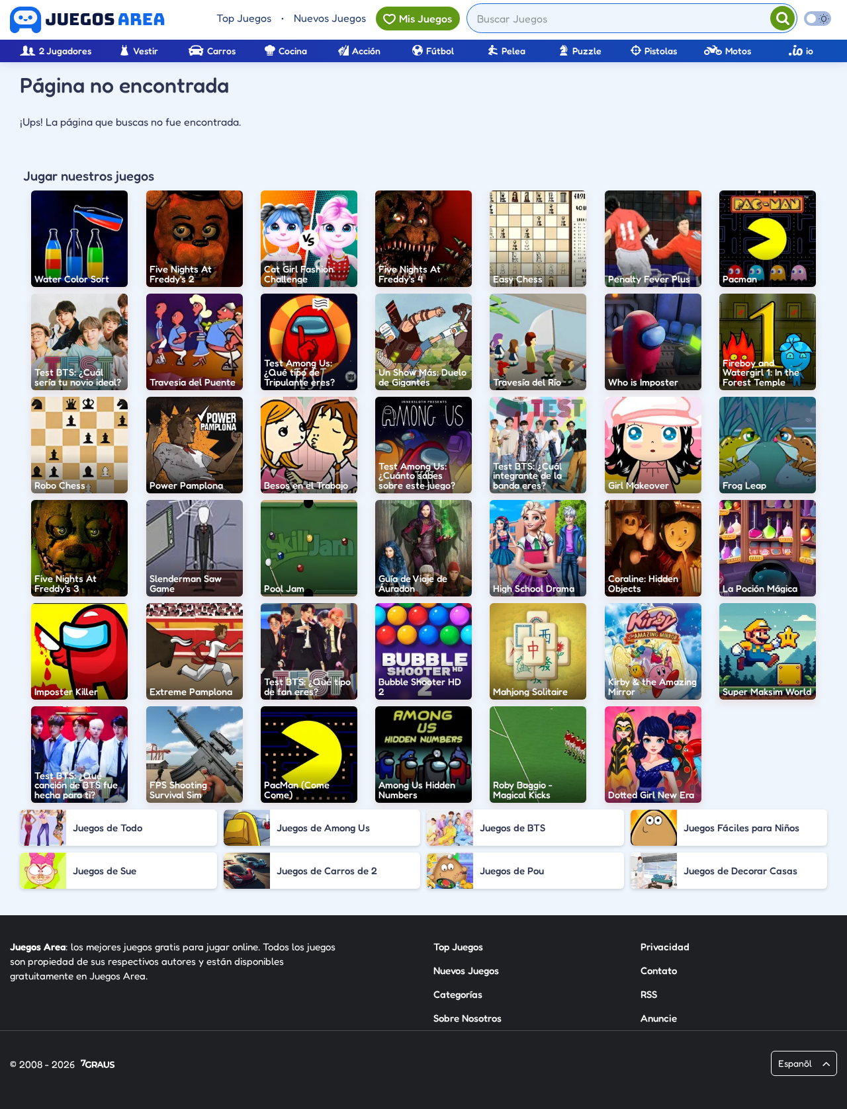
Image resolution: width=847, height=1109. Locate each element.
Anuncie (659, 1018)
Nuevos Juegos (330, 17)
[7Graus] (97, 1065)
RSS (649, 994)
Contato (659, 970)
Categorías (457, 994)
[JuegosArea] (87, 20)
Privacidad (665, 946)
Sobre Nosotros (467, 1018)
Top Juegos (243, 17)
